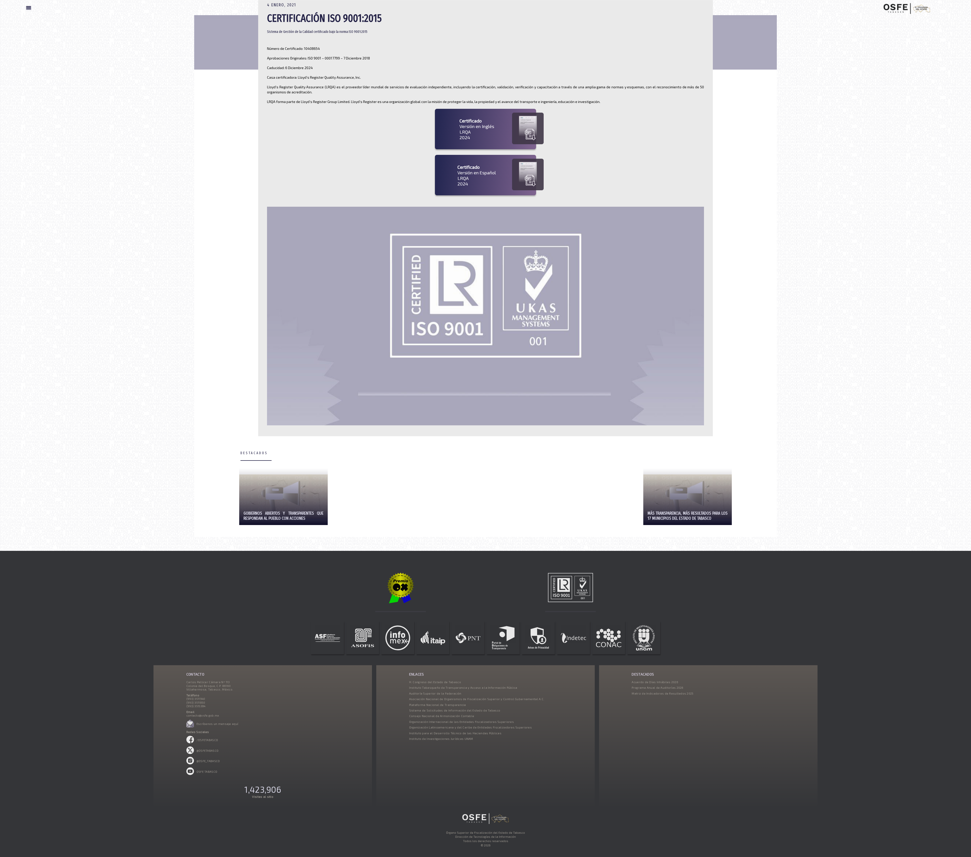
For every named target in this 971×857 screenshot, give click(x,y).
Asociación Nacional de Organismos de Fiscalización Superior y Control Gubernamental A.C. (476, 699)
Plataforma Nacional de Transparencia (437, 704)
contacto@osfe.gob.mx (202, 715)
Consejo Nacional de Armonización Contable (441, 716)
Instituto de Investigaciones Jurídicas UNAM (441, 738)
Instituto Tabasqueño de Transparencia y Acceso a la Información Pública (463, 687)
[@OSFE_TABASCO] (190, 763)
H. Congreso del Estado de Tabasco (435, 682)
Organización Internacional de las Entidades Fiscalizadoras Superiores (461, 721)
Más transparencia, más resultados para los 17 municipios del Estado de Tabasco (687, 516)
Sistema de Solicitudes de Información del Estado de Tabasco (454, 710)
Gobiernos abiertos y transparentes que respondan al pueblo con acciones (283, 516)
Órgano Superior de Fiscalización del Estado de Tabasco (485, 832)
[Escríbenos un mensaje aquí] (190, 726)
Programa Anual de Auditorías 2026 (657, 687)
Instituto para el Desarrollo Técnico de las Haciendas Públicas (455, 733)
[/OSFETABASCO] (190, 742)
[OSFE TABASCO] (190, 774)
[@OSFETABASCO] (190, 753)
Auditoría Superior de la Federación (435, 693)
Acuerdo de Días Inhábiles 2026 (655, 682)
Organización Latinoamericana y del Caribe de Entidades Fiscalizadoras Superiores (470, 727)
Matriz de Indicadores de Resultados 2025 (662, 693)
